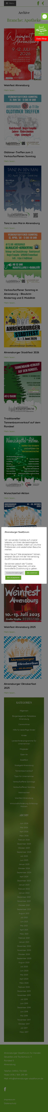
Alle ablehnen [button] (32, 573)
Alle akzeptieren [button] (13, 578)
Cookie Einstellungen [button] (14, 573)
